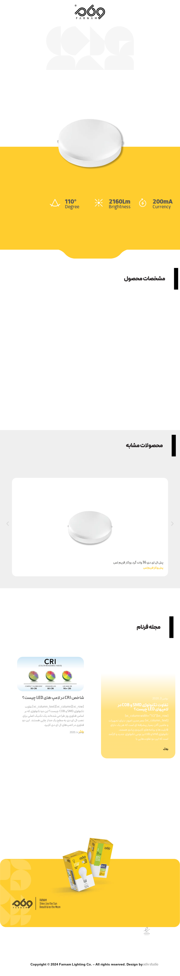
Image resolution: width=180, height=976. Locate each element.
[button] (8, 523)
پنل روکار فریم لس (153, 568)
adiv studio (150, 964)
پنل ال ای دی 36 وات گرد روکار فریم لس (138, 562)
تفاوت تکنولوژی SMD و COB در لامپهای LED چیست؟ (143, 707)
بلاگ (165, 749)
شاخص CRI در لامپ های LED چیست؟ (53, 698)
